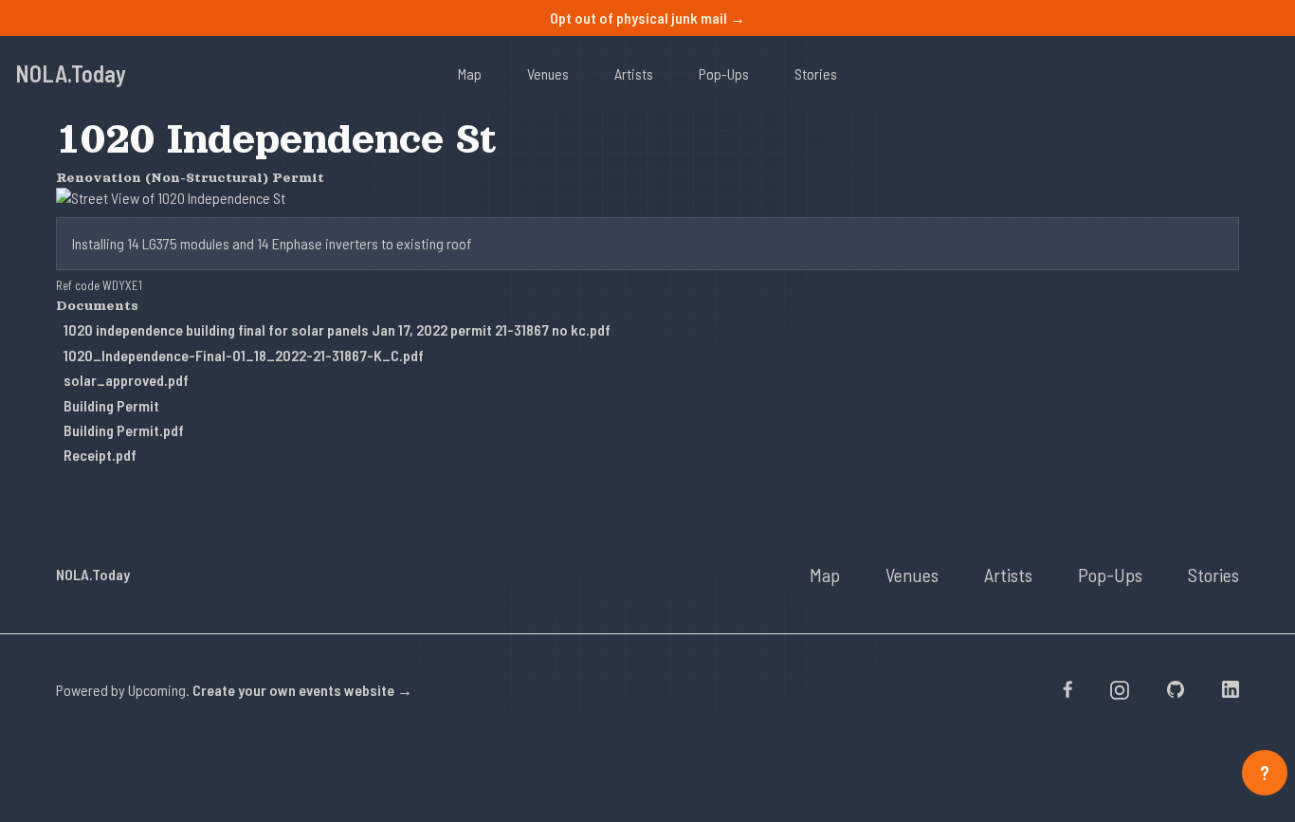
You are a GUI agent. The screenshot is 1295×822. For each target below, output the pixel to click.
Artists (633, 73)
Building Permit (111, 405)
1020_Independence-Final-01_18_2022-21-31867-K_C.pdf (244, 355)
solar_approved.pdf (126, 380)
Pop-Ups (724, 73)
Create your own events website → (302, 690)
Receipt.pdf (100, 455)
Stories (815, 73)
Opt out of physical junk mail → (647, 18)
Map (470, 73)
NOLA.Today (70, 73)
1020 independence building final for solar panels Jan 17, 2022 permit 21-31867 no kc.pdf (337, 329)
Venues (548, 73)
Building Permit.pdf (124, 430)
